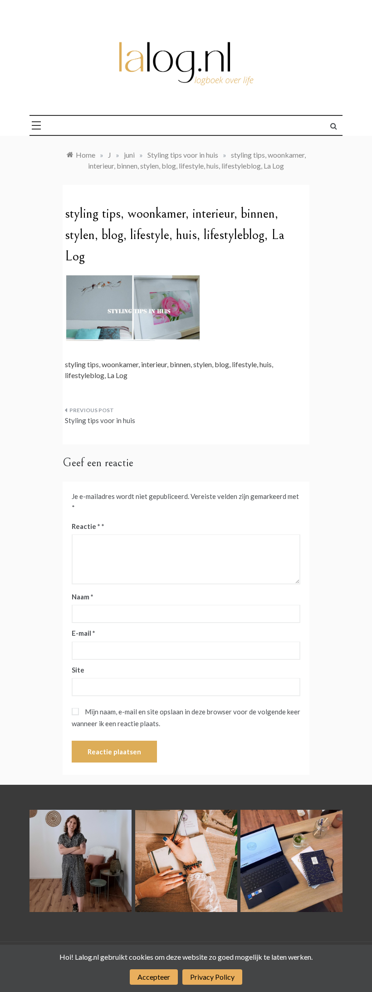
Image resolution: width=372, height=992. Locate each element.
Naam (82, 597)
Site (78, 670)
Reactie (86, 526)
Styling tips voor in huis (100, 420)
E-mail (83, 633)
